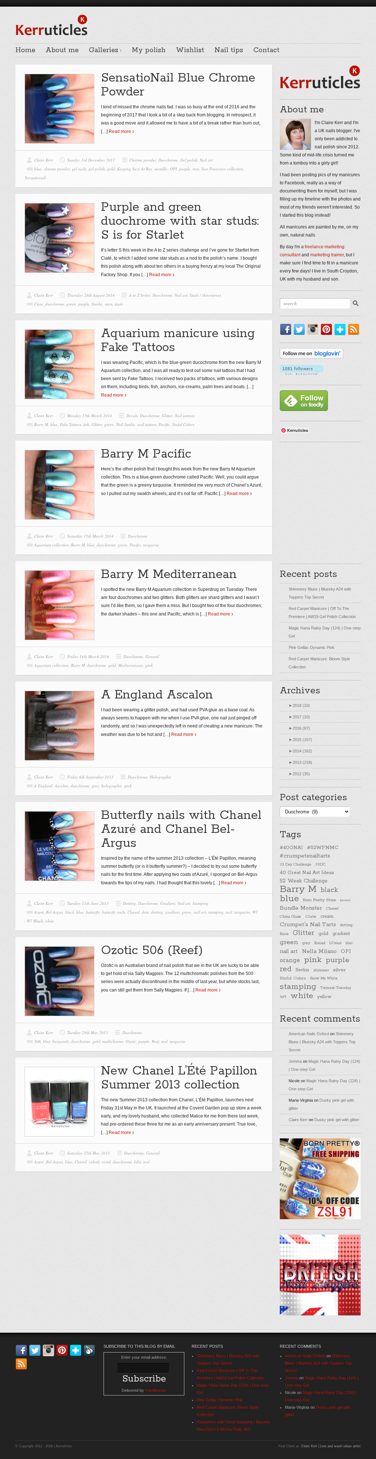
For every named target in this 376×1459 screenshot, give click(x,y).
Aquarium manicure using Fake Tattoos (178, 340)
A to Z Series (139, 295)
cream (326, 916)
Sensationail (35, 177)
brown (345, 900)
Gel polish (189, 160)
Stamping (200, 903)
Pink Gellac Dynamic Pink (312, 647)
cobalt (94, 1161)
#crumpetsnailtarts (305, 855)
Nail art (206, 160)
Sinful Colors (183, 424)
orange (290, 960)
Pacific (164, 424)
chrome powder (57, 168)
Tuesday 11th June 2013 (88, 903)
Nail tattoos (184, 415)
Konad (319, 943)
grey (95, 785)
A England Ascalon (157, 695)
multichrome (112, 1041)
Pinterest (328, 329)
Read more (120, 131)
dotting (157, 912)
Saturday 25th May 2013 (88, 1153)
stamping (216, 912)
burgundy (61, 1041)
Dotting (129, 903)
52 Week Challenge (304, 881)
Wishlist (190, 50)
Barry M (41, 424)
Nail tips (228, 50)
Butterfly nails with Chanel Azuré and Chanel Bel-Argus (181, 829)
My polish (149, 50)
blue (37, 168)
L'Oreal (335, 943)
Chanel (133, 912)
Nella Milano (319, 951)
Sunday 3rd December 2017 (91, 160)
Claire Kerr (43, 160)
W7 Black (35, 921)
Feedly (90, 1350)
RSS (355, 329)
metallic (161, 168)
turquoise (151, 545)
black (69, 912)
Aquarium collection (51, 545)
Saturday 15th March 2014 (90, 536)
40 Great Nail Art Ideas (307, 872)
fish (86, 424)
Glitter (167, 415)
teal (229, 912)
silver (339, 970)
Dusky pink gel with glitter (336, 1119)
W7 (255, 912)
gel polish (96, 168)
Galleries (103, 50)
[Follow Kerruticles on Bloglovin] (311, 357)
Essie (284, 934)
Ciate (38, 304)
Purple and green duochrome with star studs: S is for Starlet (180, 221)
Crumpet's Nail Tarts (308, 924)
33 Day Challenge (295, 864)
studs (119, 304)
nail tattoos (146, 424)
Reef (155, 1041)
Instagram (314, 329)
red (286, 969)
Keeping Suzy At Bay (134, 168)
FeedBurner (155, 1390)
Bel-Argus (54, 912)
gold (111, 168)
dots (145, 912)
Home (25, 50)
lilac (349, 943)
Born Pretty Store (319, 900)
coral (106, 1161)
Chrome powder (142, 160)
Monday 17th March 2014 (89, 415)
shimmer (321, 970)
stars (108, 304)
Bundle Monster (301, 907)
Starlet (96, 304)
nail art (200, 912)
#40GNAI (291, 847)
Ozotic (131, 1041)
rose (195, 168)
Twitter (300, 329)
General (152, 656)
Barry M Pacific (146, 454)
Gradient (167, 903)
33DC (320, 864)
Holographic (160, 777)
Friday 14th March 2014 (88, 656)
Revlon (302, 970)
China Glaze (290, 916)
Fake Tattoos (70, 424)
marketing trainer (327, 254)
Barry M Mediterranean (169, 574)
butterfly (93, 912)
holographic (111, 785)
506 (37, 1041)
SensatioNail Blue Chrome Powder (178, 85)
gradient (172, 912)
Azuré (39, 912)
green (71, 304)
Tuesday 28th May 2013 (87, 1032)
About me (62, 50)
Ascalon (61, 785)
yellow (324, 997)
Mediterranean (130, 665)
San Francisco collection (222, 168)
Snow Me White (323, 978)
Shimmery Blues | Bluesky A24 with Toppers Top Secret (322, 1042)
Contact (266, 50)
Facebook (287, 329)
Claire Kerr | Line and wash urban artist (331, 1446)
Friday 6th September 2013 (90, 777)
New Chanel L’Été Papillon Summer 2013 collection (179, 1078)
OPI (173, 168)
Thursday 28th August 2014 (91, 295)
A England (43, 785)
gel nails (79, 168)
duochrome (54, 304)
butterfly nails (113, 912)
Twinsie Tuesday (335, 987)
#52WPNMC (323, 847)
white (49, 921)
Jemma (295, 1061)
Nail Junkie (125, 424)
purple (184, 168)
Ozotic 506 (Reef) (152, 950)
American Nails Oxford (309, 1034)
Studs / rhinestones (205, 295)
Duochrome (168, 160)
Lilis (137, 1161)
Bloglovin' (341, 329)
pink (149, 665)
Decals (132, 415)
